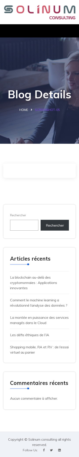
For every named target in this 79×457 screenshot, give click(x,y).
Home (23, 110)
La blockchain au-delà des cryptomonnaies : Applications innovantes (33, 282)
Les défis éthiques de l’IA (30, 335)
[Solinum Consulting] (39, 12)
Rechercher (18, 215)
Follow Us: (30, 450)
